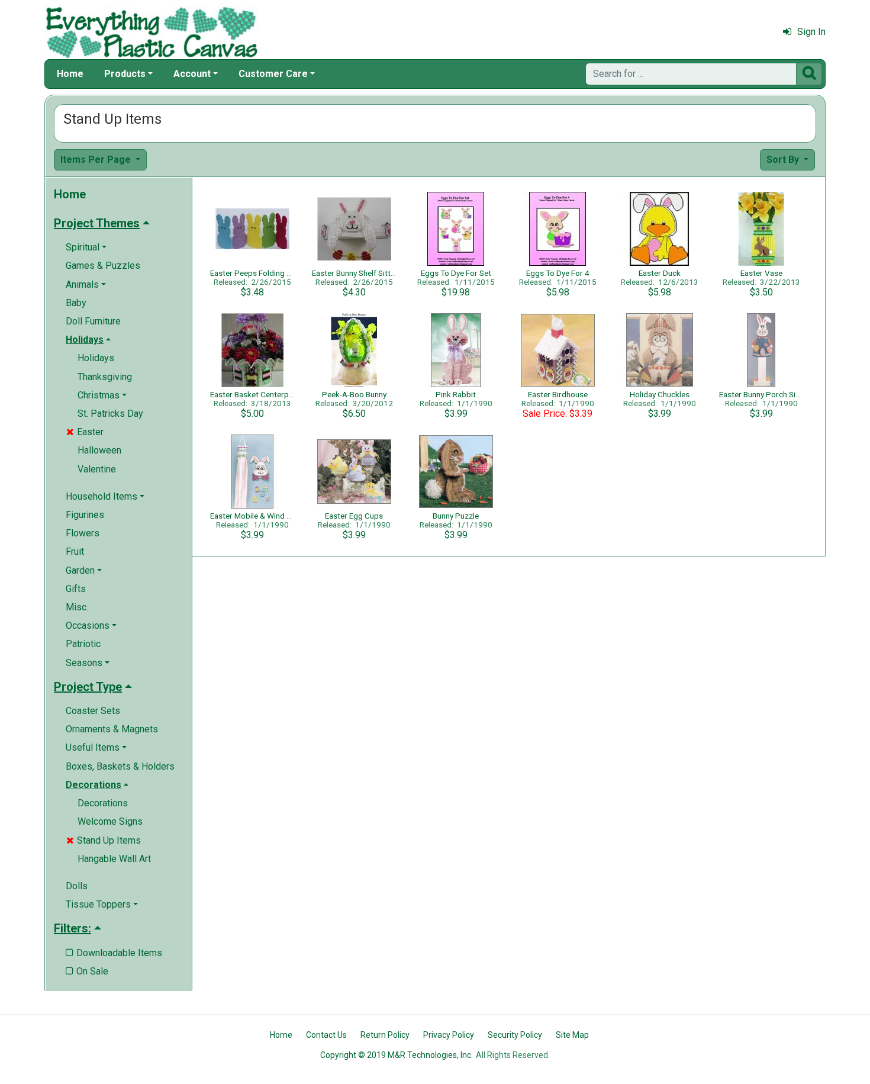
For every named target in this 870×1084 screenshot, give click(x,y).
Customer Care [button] (273, 73)
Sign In (811, 31)
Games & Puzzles (103, 265)
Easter (85, 432)
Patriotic (83, 643)
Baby (76, 302)
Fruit (75, 551)
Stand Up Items (103, 840)
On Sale (87, 971)
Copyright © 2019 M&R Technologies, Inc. (396, 1055)
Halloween (99, 450)
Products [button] (125, 73)
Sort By (783, 159)
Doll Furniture (93, 321)
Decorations (103, 803)
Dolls (77, 886)
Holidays (96, 358)
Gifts (76, 588)
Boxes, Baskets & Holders (120, 766)
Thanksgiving (105, 376)
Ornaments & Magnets (112, 729)
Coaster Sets (93, 710)
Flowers (82, 533)
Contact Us (326, 1035)
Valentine (97, 469)
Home (70, 73)
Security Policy (515, 1035)
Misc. (77, 607)
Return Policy (385, 1035)
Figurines (85, 514)
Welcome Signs (110, 821)
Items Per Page (96, 159)
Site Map (572, 1035)
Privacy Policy (448, 1035)
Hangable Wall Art (114, 858)
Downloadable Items (114, 952)
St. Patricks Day (110, 413)
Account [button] (192, 73)
